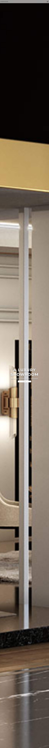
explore (24, 381)
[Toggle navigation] (47, 2)
